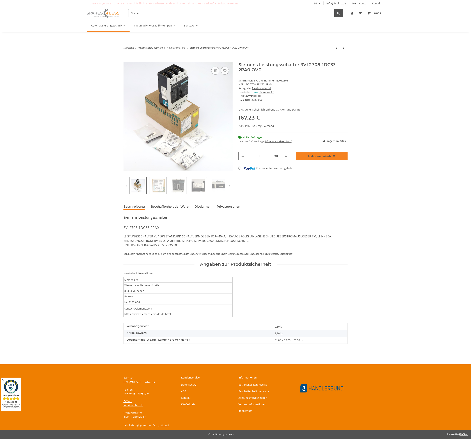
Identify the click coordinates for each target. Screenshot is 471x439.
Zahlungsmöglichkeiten (252, 397)
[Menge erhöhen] (286, 156)
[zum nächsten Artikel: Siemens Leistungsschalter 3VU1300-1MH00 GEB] (344, 48)
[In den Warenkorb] (126, 60)
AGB (183, 391)
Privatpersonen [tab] (228, 206)
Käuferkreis (188, 404)
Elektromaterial (261, 88)
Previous (126, 185)
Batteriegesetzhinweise (252, 384)
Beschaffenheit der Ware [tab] (170, 206)
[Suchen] (338, 13)
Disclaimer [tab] (202, 206)
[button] (352, 13)
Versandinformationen (252, 404)
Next (229, 185)
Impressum (245, 411)
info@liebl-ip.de (336, 3)
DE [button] (315, 3)
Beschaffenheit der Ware (253, 391)
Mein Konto (359, 3)
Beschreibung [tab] (134, 206)
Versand (269, 126)
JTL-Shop (463, 434)
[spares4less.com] (103, 13)
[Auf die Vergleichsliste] (215, 71)
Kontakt (376, 3)
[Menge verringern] (243, 156)
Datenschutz (188, 384)
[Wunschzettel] (360, 13)
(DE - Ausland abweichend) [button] (278, 141)
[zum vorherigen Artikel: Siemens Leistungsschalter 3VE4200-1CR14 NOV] (336, 48)
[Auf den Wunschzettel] (225, 71)
